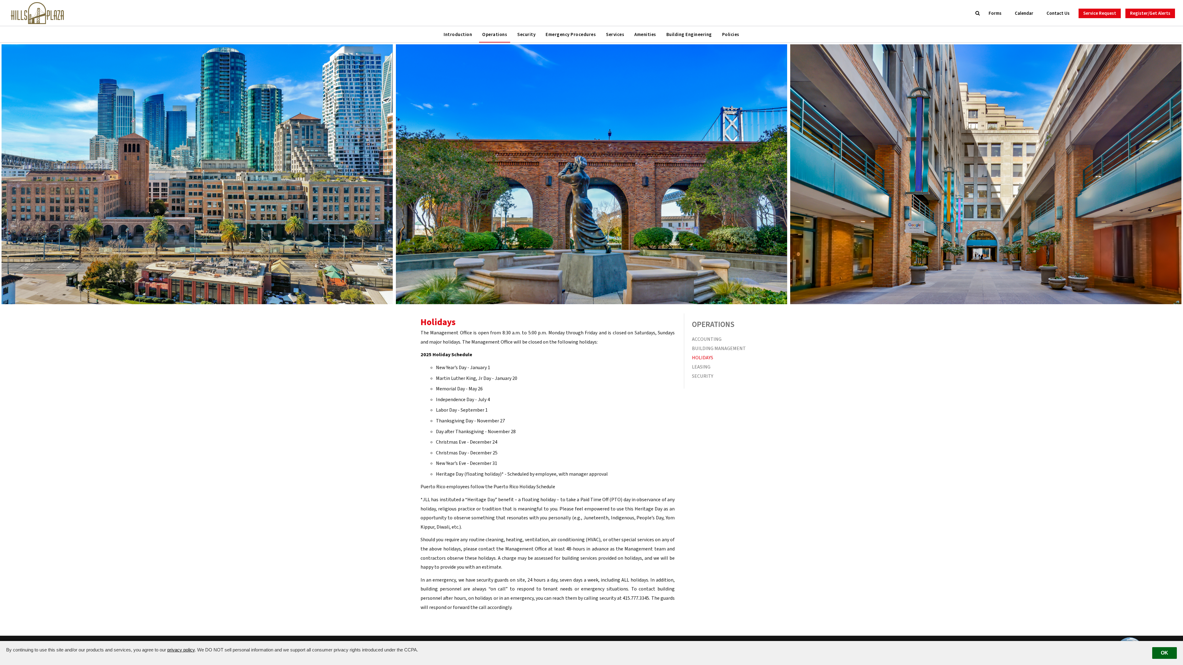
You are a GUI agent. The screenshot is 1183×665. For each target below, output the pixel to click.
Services (615, 34)
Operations (494, 34)
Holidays (702, 358)
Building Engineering (689, 34)
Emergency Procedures (571, 34)
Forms (995, 13)
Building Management (719, 348)
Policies (730, 34)
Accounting (707, 339)
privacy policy (181, 649)
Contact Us (1058, 13)
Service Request (1099, 13)
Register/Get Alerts (1150, 13)
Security (526, 34)
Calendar (1024, 13)
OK (1164, 652)
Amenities (645, 34)
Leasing (701, 367)
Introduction (458, 34)
